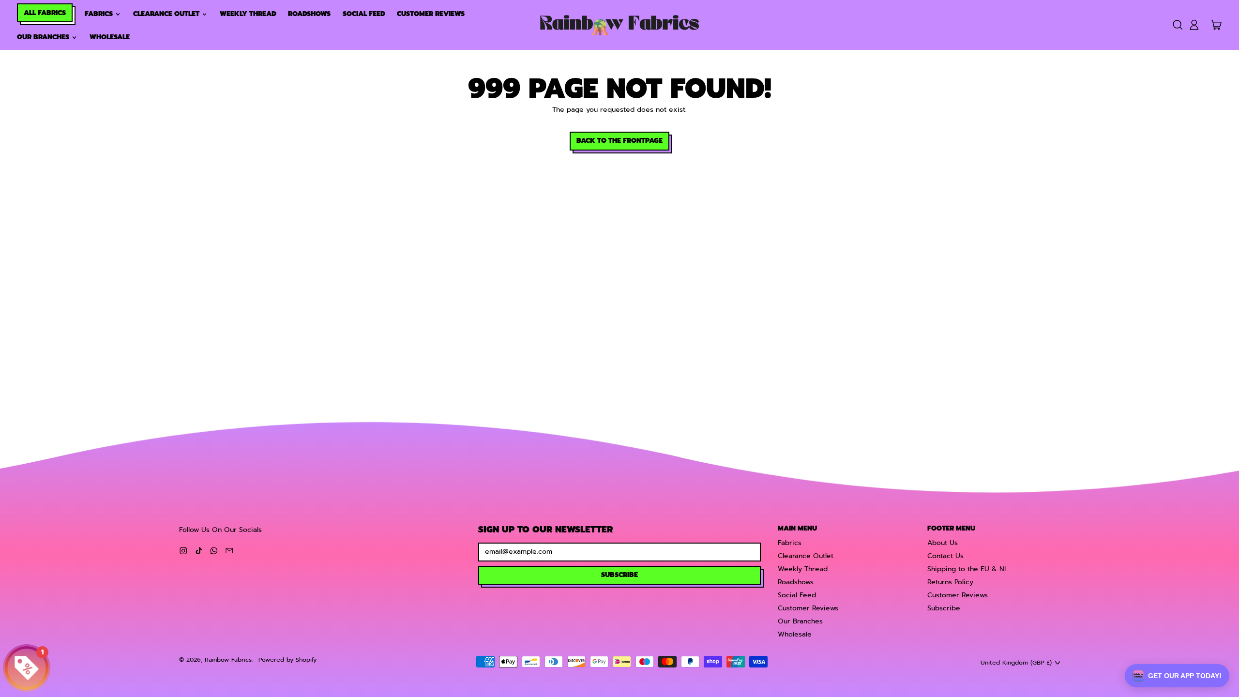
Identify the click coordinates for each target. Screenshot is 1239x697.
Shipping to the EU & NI (966, 569)
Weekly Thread (248, 14)
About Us (942, 543)
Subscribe (943, 608)
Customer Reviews (431, 14)
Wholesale (110, 37)
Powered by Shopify (287, 659)
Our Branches (800, 621)
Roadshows (309, 14)
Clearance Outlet (805, 556)
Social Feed (364, 14)
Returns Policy (950, 582)
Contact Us (945, 556)
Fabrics (789, 543)
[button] (1177, 25)
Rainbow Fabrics (228, 659)
